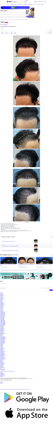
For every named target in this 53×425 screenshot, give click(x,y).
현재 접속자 (40, 1)
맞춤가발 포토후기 (2, 339)
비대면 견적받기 (2, 295)
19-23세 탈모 (1, 309)
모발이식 (15, 4)
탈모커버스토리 (2, 343)
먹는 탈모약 (25, 4)
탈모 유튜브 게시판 (2, 357)
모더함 (26, 1)
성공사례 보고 (2, 340)
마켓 (0, 368)
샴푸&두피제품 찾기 (2, 333)
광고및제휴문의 (2, 373)
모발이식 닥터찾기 (2, 314)
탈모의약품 (1, 304)
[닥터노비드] (26, 279)
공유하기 (51, 233)
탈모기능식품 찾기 (2, 330)
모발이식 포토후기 (2, 312)
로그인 (43, 1)
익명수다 (1, 308)
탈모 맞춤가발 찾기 (2, 325)
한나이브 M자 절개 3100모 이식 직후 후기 (8, 265)
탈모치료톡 (1, 303)
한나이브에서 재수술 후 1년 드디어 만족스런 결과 (8, 241)
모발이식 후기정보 (2, 337)
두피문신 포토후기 (2, 321)
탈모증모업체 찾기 (2, 355)
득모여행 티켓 (2, 364)
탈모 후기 (34, 4)
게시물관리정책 (2, 374)
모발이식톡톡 (2, 310)
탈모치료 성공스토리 (3, 342)
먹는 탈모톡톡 (2, 327)
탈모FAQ (1, 361)
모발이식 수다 (2, 311)
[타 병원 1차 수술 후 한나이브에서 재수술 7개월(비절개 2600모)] (36, 246)
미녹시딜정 (26, 0)
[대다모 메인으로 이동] (9, 2)
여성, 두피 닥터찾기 (2, 324)
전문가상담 (38, 4)
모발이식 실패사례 (2, 315)
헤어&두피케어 (30, 4)
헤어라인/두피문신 (20, 4)
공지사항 (1, 293)
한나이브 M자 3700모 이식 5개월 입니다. (44, 265)
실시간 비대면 (35, 1)
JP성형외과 (1, 345)
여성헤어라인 (2, 302)
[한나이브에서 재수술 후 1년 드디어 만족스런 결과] (35, 241)
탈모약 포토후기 (2, 328)
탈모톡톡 (12, 4)
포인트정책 (1, 376)
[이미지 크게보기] (26, 46)
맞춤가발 (1, 306)
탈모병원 (42, 4)
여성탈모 (1, 307)
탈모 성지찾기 (2, 329)
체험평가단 (1, 334)
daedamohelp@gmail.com (6, 371)
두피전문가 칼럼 (2, 298)
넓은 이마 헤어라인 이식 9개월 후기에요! (26, 265)
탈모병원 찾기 (2, 350)
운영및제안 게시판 (11, 371)
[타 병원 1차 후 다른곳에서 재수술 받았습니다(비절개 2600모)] (36, 250)
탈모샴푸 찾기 (2, 352)
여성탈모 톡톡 (2, 318)
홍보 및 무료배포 (2, 367)
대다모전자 (1, 365)
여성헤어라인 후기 (2, 320)
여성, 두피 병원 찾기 (2, 323)
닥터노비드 (8, 4)
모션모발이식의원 (2, 348)
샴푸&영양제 (2, 305)
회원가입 (45, 1)
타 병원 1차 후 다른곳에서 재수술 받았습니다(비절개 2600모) (10, 250)
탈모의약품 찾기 (2, 353)
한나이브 (1, 346)
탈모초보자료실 (2, 362)
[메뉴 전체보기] (45, 4)
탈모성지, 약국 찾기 (2, 351)
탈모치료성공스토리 (2, 359)
